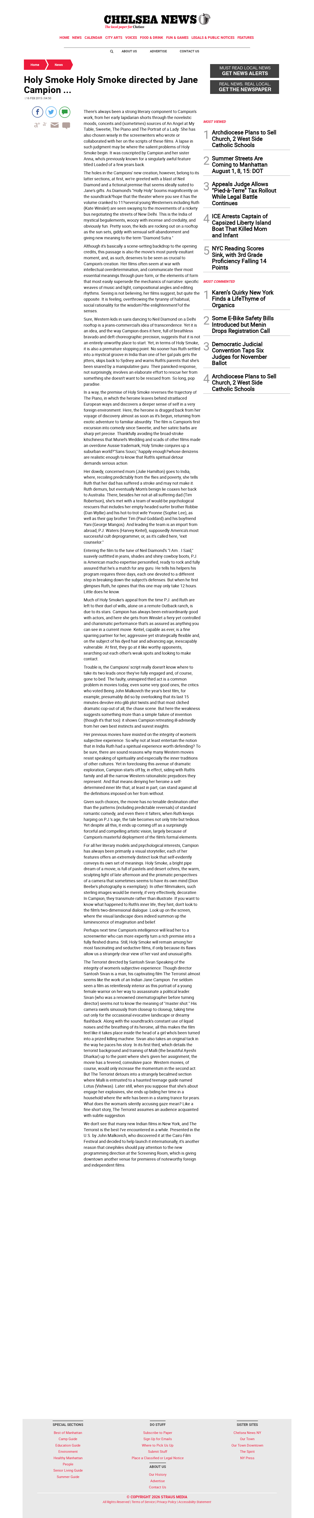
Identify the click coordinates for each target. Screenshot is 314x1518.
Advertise (158, 51)
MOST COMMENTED (219, 281)
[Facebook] (37, 112)
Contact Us (189, 51)
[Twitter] (51, 112)
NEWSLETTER (253, 5)
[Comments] (64, 112)
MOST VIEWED (214, 121)
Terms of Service (143, 1502)
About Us (129, 51)
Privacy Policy (166, 1502)
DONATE (279, 5)
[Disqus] (112, 1232)
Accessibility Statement (194, 1502)
